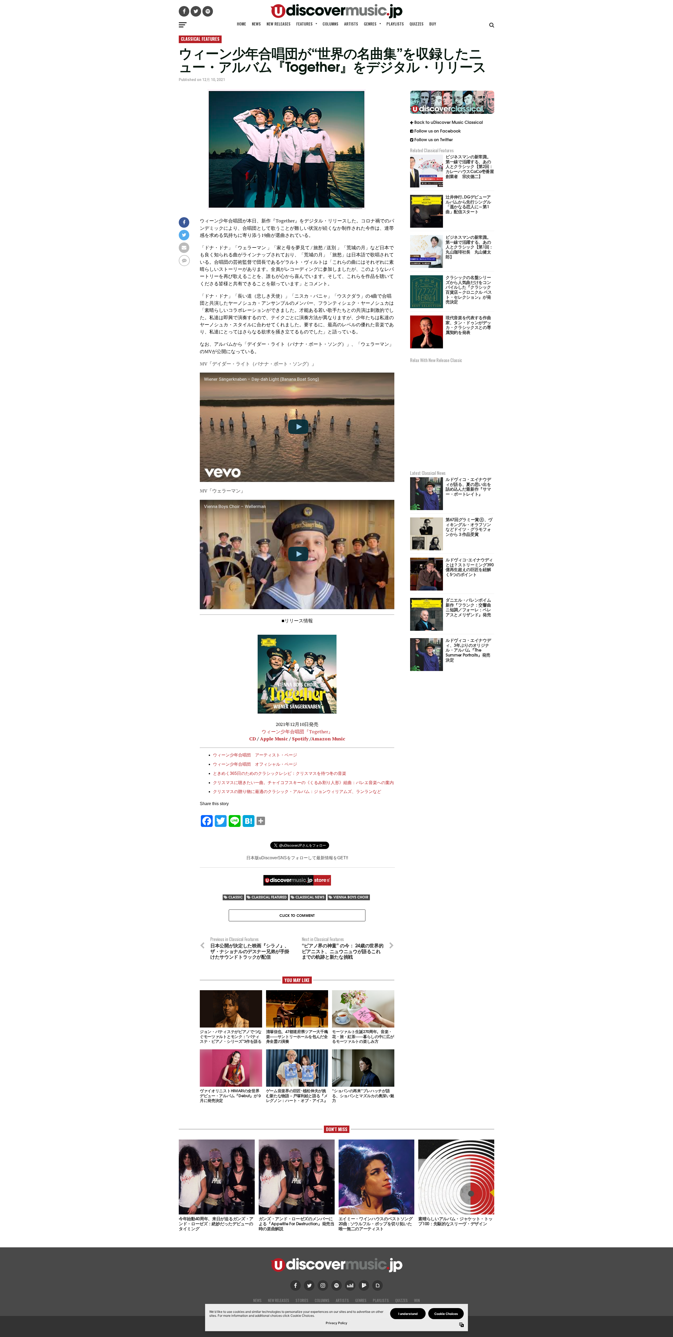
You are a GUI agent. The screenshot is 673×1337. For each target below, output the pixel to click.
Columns (330, 24)
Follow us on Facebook (437, 130)
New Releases (278, 24)
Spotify (300, 739)
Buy (432, 24)
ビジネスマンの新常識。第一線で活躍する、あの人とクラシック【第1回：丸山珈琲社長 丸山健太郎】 (469, 246)
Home (241, 24)
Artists (351, 24)
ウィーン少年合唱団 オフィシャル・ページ (255, 764)
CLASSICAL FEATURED (269, 896)
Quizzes (417, 24)
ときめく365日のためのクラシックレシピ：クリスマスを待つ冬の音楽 (279, 773)
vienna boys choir (350, 896)
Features (304, 24)
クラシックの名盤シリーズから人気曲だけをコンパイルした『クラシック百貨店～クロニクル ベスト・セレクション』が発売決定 (469, 289)
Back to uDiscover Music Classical (448, 122)
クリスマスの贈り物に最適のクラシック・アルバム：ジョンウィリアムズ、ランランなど (297, 791)
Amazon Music (328, 739)
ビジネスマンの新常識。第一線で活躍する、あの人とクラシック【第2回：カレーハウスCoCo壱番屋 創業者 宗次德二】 (472, 166)
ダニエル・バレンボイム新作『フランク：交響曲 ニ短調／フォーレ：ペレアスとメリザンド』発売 (468, 607)
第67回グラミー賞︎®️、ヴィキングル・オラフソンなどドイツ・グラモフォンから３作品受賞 (469, 526)
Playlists (395, 24)
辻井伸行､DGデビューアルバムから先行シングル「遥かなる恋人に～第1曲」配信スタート (468, 204)
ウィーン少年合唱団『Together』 (297, 732)
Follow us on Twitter (433, 139)
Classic (235, 896)
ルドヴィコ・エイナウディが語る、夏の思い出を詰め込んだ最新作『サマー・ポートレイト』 (468, 486)
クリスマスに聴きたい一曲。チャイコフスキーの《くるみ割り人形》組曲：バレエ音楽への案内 (303, 782)
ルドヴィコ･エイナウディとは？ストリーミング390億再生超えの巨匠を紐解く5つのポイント (470, 566)
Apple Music (274, 739)
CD (252, 739)
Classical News (309, 896)
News (256, 24)
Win (417, 1300)
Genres (370, 24)
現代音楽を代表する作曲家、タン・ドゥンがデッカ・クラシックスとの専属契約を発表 (468, 324)
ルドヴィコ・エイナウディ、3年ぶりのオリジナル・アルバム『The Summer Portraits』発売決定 (468, 650)
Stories (301, 1300)
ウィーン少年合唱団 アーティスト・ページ (255, 755)
